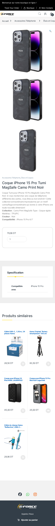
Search (39, 13)
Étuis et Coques (27, 178)
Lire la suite (48, 410)
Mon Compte (47, 8)
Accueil (5, 21)
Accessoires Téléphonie (25, 21)
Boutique (30, 8)
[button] (50, 31)
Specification (15, 272)
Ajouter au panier (29, 520)
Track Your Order (12, 8)
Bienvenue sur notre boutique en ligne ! (19, 3)
